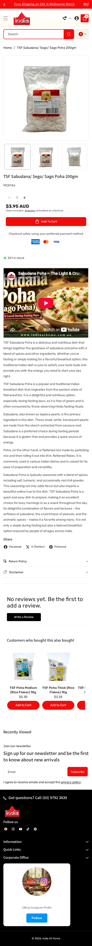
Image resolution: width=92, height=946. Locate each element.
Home (7, 48)
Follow (37, 918)
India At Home (51, 938)
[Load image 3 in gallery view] (74, 157)
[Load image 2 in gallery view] (46, 157)
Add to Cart (23, 705)
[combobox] (38, 34)
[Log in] (76, 18)
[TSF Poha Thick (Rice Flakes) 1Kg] (58, 666)
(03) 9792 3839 (54, 797)
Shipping (30, 210)
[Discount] (82, 34)
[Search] (69, 34)
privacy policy (71, 782)
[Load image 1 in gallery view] (17, 157)
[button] (6, 18)
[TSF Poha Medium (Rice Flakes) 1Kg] (23, 666)
